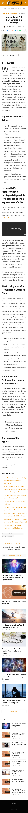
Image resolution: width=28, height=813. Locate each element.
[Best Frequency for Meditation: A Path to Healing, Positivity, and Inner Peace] (6, 791)
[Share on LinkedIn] (17, 30)
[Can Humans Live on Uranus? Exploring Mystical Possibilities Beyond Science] (14, 566)
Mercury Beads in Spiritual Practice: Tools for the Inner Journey (11, 651)
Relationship (13, 13)
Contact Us (14, 809)
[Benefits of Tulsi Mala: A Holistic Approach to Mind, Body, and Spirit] (6, 782)
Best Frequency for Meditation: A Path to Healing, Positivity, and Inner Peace (19, 790)
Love (7, 13)
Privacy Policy (12, 807)
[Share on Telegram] (15, 30)
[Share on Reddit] (12, 30)
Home (4, 8)
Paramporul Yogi (11, 26)
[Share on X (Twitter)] (10, 30)
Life (4, 13)
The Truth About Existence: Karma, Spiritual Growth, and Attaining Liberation (14, 677)
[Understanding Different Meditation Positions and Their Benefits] (6, 754)
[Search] (25, 3)
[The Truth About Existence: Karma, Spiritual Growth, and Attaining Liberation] (14, 665)
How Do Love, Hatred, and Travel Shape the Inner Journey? (18, 771)
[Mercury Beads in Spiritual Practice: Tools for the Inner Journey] (14, 639)
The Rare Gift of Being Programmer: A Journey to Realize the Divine (19, 744)
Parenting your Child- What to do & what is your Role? (20, 547)
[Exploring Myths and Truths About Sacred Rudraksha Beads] (6, 735)
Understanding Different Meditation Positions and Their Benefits (18, 753)
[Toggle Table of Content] (16, 55)
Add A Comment (14, 711)
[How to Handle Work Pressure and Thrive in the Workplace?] (14, 691)
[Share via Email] (22, 30)
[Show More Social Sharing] (25, 30)
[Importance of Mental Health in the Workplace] (14, 592)
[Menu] (3, 3)
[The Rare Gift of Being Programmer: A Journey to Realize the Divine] (6, 745)
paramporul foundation (7, 536)
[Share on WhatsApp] (20, 30)
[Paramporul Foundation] (15, 3)
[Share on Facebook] (7, 30)
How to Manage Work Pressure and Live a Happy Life (8, 547)
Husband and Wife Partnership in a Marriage (12, 533)
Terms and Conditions (21, 807)
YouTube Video (7, 218)
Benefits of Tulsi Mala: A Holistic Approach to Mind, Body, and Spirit (18, 781)
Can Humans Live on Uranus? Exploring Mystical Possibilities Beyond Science (12, 577)
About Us (5, 807)
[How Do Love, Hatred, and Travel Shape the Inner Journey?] (14, 616)
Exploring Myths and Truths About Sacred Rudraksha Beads (18, 734)
